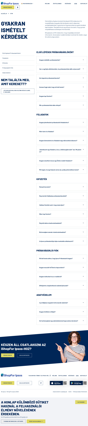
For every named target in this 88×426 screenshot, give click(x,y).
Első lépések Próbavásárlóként (11, 53)
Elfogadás (81, 402)
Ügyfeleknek (57, 3)
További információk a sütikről (13, 421)
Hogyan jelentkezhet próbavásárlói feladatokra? (54, 122)
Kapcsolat (83, 3)
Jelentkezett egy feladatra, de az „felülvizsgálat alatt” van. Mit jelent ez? (60, 151)
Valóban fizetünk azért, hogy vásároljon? (51, 205)
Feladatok (5, 58)
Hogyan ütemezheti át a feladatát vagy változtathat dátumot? (58, 140)
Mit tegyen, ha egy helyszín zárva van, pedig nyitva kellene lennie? (59, 170)
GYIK (75, 3)
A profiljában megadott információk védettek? (53, 303)
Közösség (68, 3)
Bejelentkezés (18, 7)
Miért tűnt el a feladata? (46, 131)
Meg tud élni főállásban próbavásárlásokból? (53, 196)
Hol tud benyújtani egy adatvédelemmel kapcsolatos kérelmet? (58, 321)
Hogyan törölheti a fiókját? (47, 312)
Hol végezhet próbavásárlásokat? (49, 78)
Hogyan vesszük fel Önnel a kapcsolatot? (52, 267)
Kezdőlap (4, 13)
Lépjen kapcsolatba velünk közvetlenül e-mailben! (17, 91)
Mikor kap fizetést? (45, 214)
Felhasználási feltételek (80, 391)
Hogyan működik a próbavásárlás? (49, 60)
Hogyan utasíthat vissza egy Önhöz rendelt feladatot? (55, 161)
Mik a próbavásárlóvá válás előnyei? (50, 105)
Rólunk (47, 3)
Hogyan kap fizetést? (45, 96)
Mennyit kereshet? (45, 187)
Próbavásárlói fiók (7, 68)
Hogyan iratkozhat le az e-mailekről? (50, 276)
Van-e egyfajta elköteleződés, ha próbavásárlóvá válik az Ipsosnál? (59, 69)
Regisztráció (8, 7)
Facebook (41, 383)
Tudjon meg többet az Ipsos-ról (38, 375)
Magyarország (27, 3)
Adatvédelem (6, 73)
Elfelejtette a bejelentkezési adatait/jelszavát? (53, 285)
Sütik (70, 391)
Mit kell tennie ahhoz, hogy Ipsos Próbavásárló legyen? (56, 258)
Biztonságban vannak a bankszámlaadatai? (52, 232)
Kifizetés (5, 63)
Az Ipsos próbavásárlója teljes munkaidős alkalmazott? (56, 241)
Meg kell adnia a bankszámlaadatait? (50, 223)
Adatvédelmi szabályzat (60, 391)
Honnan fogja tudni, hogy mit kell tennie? (51, 87)
